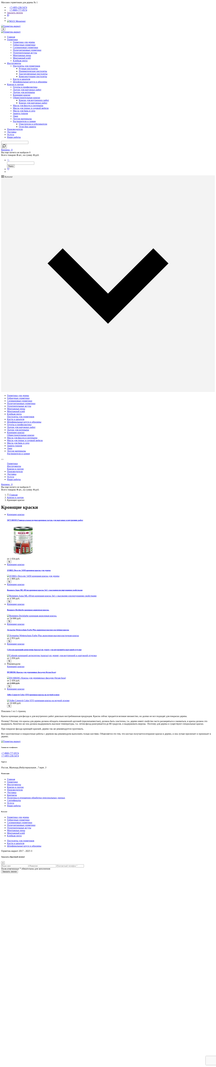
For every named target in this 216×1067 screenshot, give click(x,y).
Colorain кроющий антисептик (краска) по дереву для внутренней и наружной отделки (44, 650)
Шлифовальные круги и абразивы (30, 81)
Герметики (12, 39)
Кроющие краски (21, 95)
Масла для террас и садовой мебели (31, 108)
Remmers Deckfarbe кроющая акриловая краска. (28, 610)
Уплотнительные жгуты (25, 52)
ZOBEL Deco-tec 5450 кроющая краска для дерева (29, 570)
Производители (15, 129)
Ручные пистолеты (28, 68)
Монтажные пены (22, 55)
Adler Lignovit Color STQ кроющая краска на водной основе (33, 695)
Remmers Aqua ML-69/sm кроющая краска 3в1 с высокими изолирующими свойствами (44, 590)
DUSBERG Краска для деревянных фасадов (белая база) (31, 672)
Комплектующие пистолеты (33, 76)
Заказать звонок (15, 12)
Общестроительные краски (26, 97)
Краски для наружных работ (33, 103)
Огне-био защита (27, 126)
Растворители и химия (24, 121)
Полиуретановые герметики (27, 50)
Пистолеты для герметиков (26, 66)
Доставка (11, 132)
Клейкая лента (20, 60)
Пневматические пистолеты (33, 71)
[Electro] (11, 26)
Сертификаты (14, 800)
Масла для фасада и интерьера (28, 105)
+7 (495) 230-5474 (18, 7)
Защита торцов (20, 113)
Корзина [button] (6, 150)
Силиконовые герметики (25, 47)
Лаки (15, 116)
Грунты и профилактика (25, 87)
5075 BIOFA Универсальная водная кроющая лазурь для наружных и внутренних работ (45, 520)
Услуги (10, 134)
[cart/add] (9, 561)
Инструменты (14, 63)
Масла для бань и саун (24, 111)
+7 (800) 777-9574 (18, 10)
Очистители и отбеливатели (33, 124)
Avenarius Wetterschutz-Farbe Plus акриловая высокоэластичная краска (38, 630)
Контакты (12, 795)
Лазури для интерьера (24, 92)
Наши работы (14, 137)
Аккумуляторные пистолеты (33, 74)
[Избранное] (8, 169)
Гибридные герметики (24, 45)
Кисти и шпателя (21, 79)
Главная (11, 37)
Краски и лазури (15, 84)
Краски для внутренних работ (34, 100)
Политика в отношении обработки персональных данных (36, 797)
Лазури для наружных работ (27, 89)
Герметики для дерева (24, 42)
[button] (8, 160)
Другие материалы (22, 118)
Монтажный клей (22, 58)
